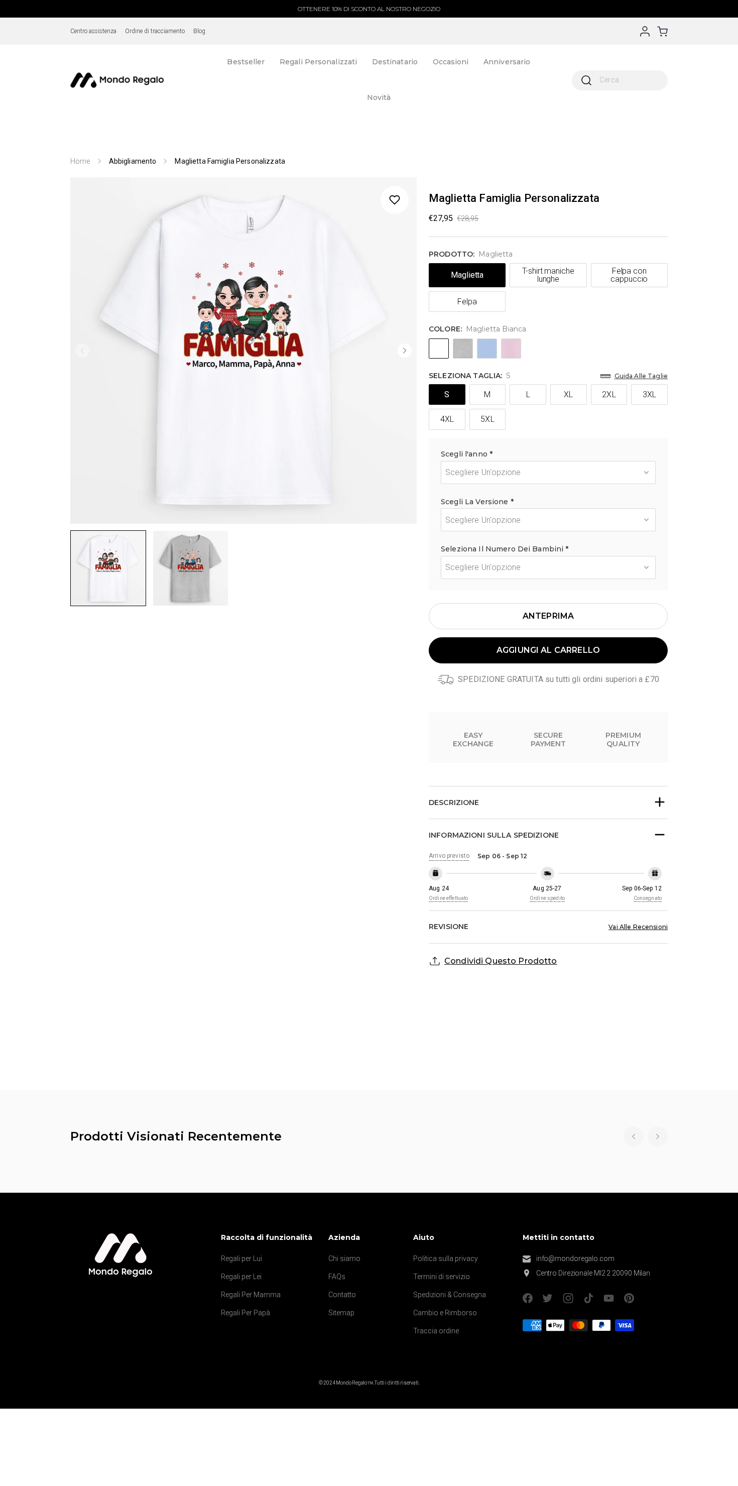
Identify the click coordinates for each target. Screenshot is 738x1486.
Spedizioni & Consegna (449, 1295)
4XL (447, 419)
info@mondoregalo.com (575, 1258)
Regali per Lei (241, 1277)
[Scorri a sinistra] (82, 351)
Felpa (467, 301)
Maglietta (467, 275)
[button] (548, 455)
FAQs (336, 1277)
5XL (487, 419)
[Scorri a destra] (405, 351)
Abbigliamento (133, 161)
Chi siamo (344, 1258)
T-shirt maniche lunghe (548, 275)
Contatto (342, 1295)
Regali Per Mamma (251, 1295)
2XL (609, 394)
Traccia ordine (436, 1331)
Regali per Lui (241, 1258)
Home (80, 161)
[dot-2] (108, 568)
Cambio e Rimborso (445, 1313)
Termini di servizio (441, 1277)
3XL (649, 394)
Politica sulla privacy (445, 1258)
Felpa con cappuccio (629, 275)
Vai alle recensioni (638, 927)
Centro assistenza (93, 31)
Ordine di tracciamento (155, 31)
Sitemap (341, 1313)
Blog (199, 31)
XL (568, 394)
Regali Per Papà (245, 1313)
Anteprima (548, 616)
